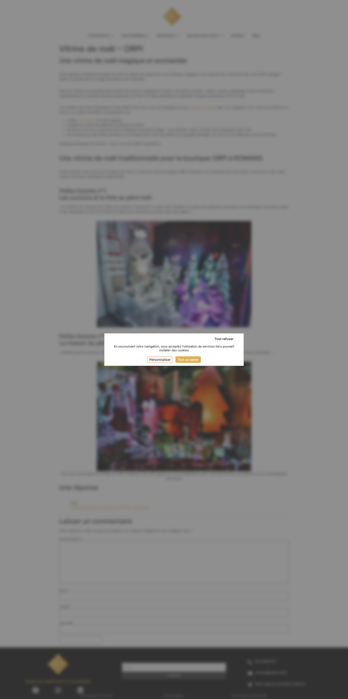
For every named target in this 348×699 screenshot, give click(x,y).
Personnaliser (160, 360)
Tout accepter (188, 360)
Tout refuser (223, 339)
